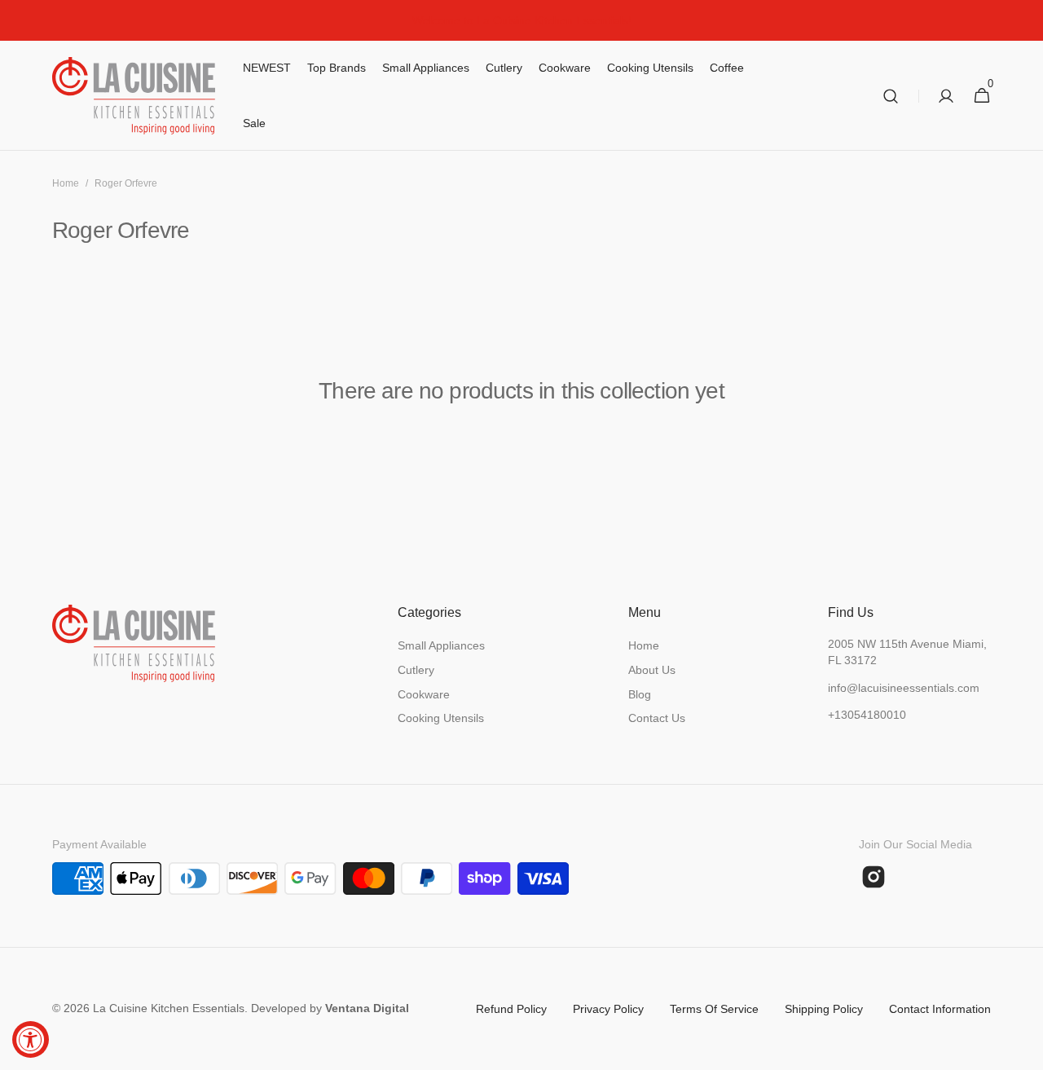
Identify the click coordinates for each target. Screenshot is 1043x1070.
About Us (652, 669)
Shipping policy (824, 1008)
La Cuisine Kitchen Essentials (168, 1008)
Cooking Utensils (441, 717)
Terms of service (714, 1008)
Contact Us (656, 717)
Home (65, 183)
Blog (639, 694)
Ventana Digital (367, 1008)
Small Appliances (441, 645)
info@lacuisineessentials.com (903, 687)
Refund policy (511, 1008)
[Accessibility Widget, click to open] (30, 1039)
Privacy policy (608, 1008)
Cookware (424, 694)
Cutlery (416, 669)
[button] (891, 96)
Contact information (940, 1008)
